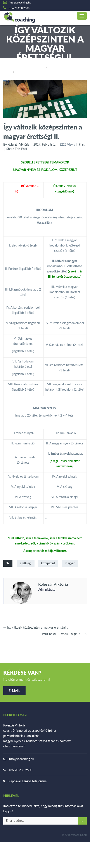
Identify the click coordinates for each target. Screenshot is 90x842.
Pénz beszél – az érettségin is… (64, 634)
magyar (70, 563)
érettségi (25, 563)
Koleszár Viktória (53, 585)
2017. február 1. (44, 144)
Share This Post (16, 149)
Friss (52, 67)
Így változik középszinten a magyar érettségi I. (35, 627)
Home (39, 67)
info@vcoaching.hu (21, 759)
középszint (48, 563)
